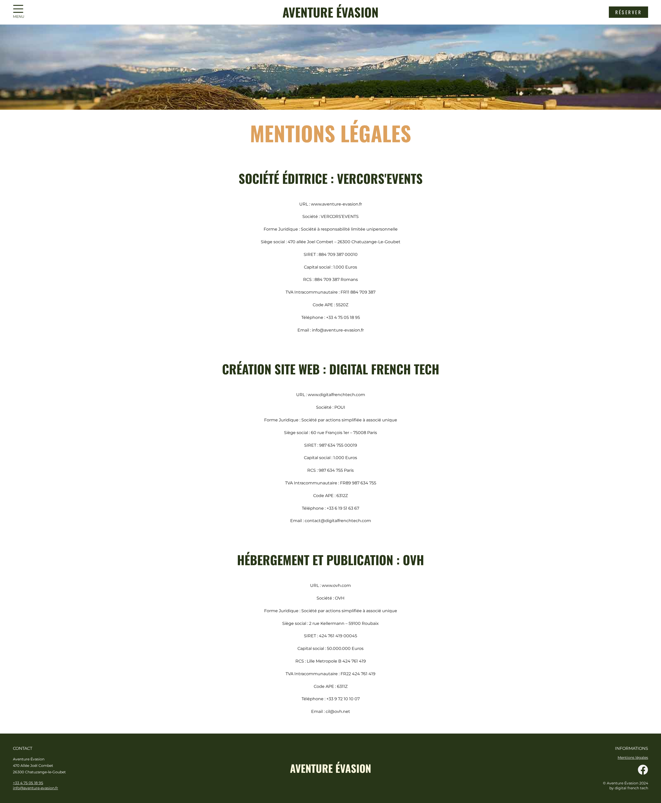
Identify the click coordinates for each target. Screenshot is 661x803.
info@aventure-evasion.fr (35, 788)
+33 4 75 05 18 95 (28, 783)
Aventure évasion (330, 12)
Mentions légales (633, 757)
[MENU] (18, 9)
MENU (18, 16)
